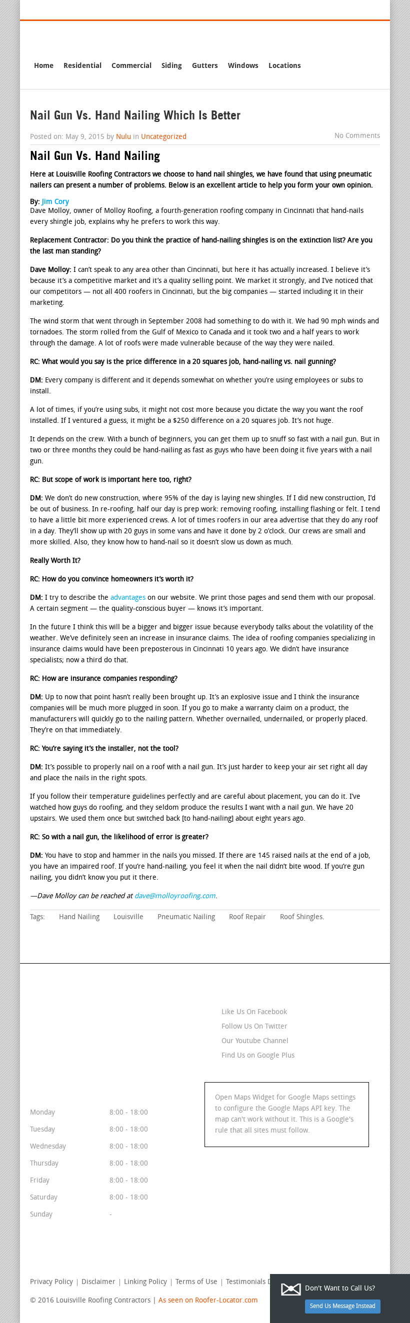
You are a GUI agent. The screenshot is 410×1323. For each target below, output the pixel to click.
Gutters (205, 65)
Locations (284, 65)
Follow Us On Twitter (255, 1027)
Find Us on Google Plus (258, 1056)
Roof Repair (247, 917)
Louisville (129, 917)
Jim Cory (55, 202)
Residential (83, 65)
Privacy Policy (51, 1282)
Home (44, 65)
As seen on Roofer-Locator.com (208, 1301)
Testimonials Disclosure (263, 1282)
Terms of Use (197, 1282)
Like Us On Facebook (254, 1012)
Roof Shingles (301, 917)
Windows (243, 65)
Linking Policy (145, 1282)
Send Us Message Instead (343, 1307)
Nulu (123, 137)
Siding (172, 65)
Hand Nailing (79, 917)
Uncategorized (163, 137)
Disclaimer (99, 1282)
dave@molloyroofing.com (175, 896)
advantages (128, 598)
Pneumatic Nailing (186, 917)
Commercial (132, 65)
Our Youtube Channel (255, 1041)
